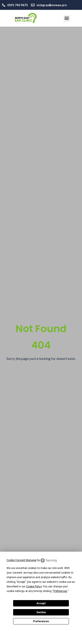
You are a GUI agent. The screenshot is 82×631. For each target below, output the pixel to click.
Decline (41, 612)
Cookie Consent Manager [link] (22, 560)
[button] (66, 18)
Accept (41, 603)
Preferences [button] (60, 591)
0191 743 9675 (17, 5)
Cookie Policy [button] (34, 586)
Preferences (41, 621)
